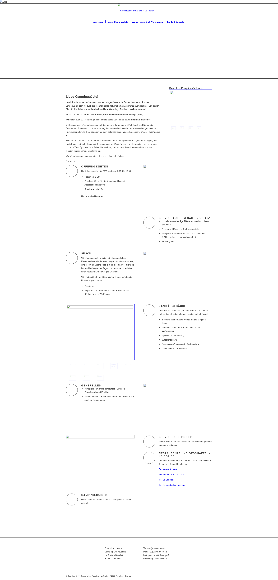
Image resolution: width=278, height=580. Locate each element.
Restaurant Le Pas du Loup (171, 474)
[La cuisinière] (190, 107)
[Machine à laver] (100, 366)
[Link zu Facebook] (209, 10)
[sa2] (114, 366)
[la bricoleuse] (190, 128)
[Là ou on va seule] (73, 377)
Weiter (271, 52)
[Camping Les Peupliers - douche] (86, 377)
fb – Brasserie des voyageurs (172, 484)
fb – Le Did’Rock (166, 479)
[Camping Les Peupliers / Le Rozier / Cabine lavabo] (128, 366)
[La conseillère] (182, 128)
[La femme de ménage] (199, 128)
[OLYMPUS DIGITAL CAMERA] (86, 366)
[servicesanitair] (100, 332)
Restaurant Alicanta (168, 469)
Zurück (7, 52)
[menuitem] (98, 22)
